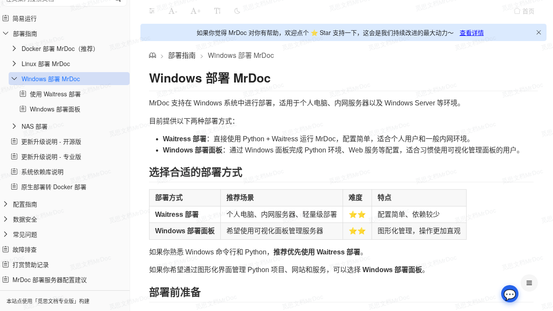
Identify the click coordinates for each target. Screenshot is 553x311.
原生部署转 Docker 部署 (52, 186)
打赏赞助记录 (29, 264)
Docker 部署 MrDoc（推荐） (60, 48)
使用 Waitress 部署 (53, 93)
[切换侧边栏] (152, 11)
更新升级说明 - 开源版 (49, 141)
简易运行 (23, 18)
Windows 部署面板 (53, 109)
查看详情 (472, 32)
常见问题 (25, 234)
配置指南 (25, 204)
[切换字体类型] (217, 11)
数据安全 (25, 219)
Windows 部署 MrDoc (51, 78)
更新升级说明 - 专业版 (49, 156)
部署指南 (25, 33)
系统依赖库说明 (41, 171)
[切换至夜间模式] (237, 11)
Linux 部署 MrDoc (46, 63)
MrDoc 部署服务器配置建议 (48, 279)
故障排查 (23, 249)
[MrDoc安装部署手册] (152, 55)
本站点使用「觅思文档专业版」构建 (47, 301)
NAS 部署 (35, 126)
